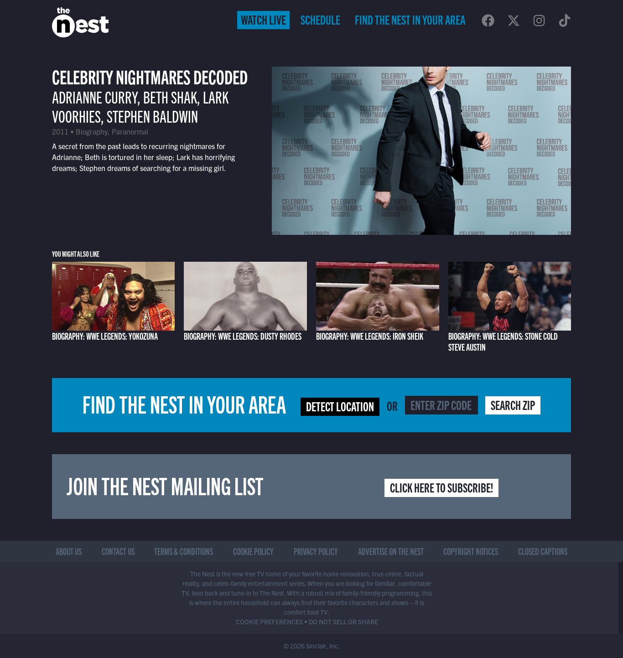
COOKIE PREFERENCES (269, 621)
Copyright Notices (470, 551)
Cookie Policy (253, 551)
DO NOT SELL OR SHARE (343, 621)
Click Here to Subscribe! (441, 487)
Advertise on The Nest (391, 551)
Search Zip (513, 404)
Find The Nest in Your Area (410, 19)
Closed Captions (542, 551)
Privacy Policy (316, 551)
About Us (69, 551)
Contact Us (118, 551)
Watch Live (263, 19)
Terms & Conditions (183, 551)
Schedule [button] (320, 19)
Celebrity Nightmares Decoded (150, 76)
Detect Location (340, 406)
